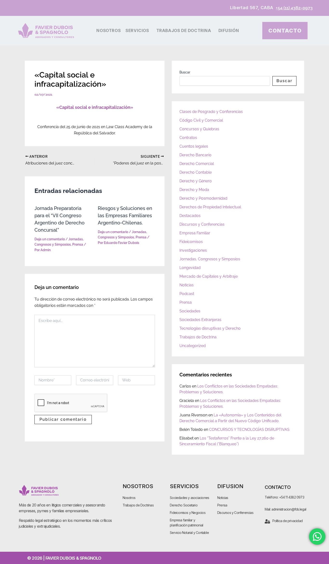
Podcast (186, 293)
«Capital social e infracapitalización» (94, 107)
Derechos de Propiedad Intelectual (210, 207)
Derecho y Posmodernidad (203, 198)
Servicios (137, 30)
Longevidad (190, 267)
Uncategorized (192, 345)
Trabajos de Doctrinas (138, 505)
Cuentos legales (193, 146)
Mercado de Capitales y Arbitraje (208, 276)
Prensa (77, 244)
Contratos (188, 137)
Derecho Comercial (196, 163)
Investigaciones (193, 250)
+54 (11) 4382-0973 (294, 7)
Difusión (228, 30)
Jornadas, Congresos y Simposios (209, 259)
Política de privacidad (287, 521)
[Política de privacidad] (267, 521)
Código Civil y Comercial (201, 120)
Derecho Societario (183, 505)
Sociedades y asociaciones (189, 498)
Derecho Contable (195, 172)
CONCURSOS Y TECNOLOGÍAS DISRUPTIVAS (249, 429)
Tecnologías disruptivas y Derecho (210, 328)
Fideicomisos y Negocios (187, 513)
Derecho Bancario (195, 155)
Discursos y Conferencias (201, 224)
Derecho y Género (195, 181)
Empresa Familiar (194, 233)
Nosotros (108, 30)
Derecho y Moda (194, 189)
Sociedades (189, 311)
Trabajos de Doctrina (183, 30)
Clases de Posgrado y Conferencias (211, 111)
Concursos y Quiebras (199, 129)
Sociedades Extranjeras (200, 319)
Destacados (190, 215)
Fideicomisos (191, 241)
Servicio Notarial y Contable (189, 533)
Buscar (184, 72)
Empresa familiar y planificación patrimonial (186, 522)
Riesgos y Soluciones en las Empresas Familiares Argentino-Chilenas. (125, 215)
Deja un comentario (49, 239)
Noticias (186, 285)
